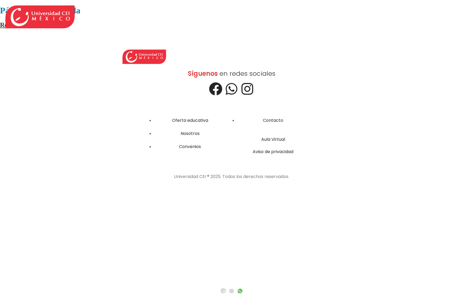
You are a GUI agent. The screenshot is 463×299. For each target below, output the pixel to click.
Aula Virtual (273, 139)
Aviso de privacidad (273, 152)
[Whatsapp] (231, 89)
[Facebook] (215, 89)
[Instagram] (247, 89)
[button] (231, 291)
